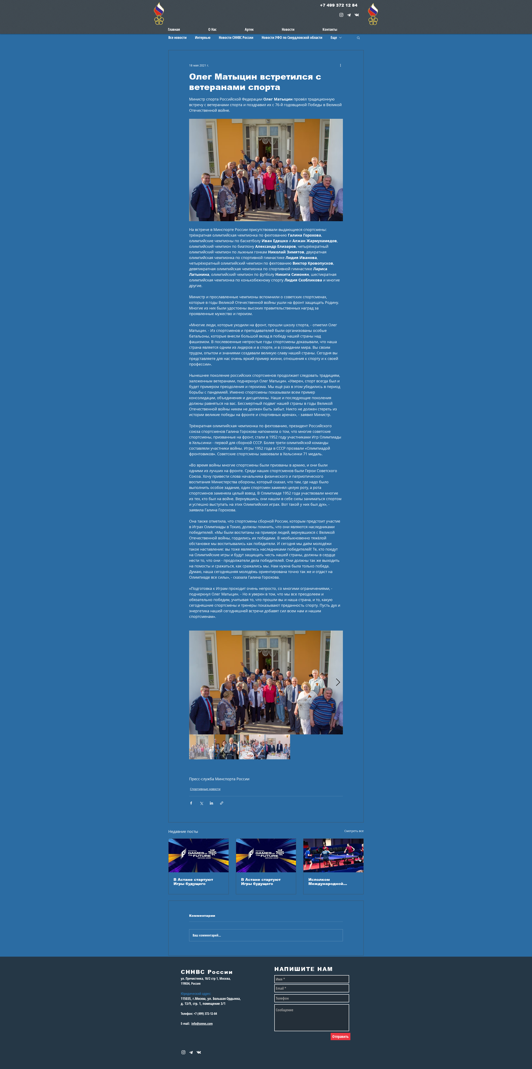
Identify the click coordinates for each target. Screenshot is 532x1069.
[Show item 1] (201, 746)
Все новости (177, 37)
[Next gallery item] (338, 683)
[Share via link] (222, 803)
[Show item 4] (277, 746)
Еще (334, 37)
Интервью (203, 37)
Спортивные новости (205, 789)
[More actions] (340, 65)
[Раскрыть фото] (266, 682)
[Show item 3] (252, 746)
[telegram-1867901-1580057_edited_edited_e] (349, 14)
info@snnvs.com (202, 1023)
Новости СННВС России (236, 37)
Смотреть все (354, 831)
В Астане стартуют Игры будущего (193, 882)
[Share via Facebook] (191, 803)
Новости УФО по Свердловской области (292, 37)
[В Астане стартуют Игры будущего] (199, 855)
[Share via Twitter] (201, 803)
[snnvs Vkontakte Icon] (356, 14)
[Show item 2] (226, 746)
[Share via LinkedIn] (211, 803)
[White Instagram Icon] (341, 14)
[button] (358, 37)
